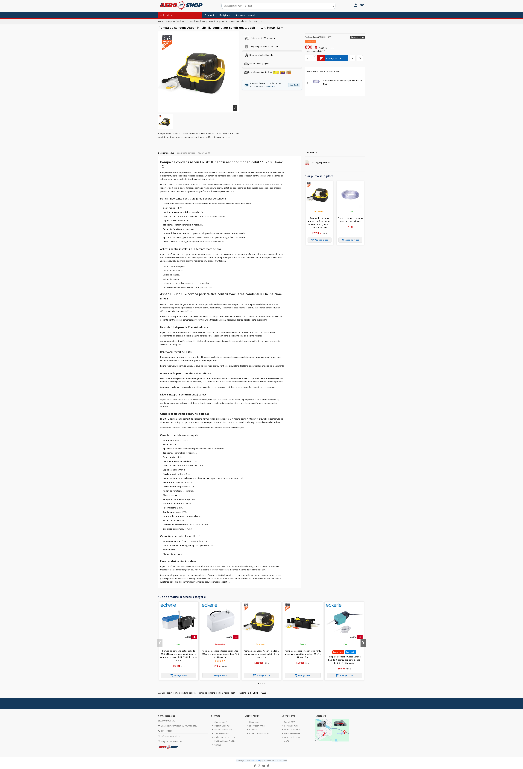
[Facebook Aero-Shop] (254, 766)
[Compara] (352, 58)
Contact (217, 745)
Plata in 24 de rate (222, 725)
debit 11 (234, 693)
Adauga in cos (333, 58)
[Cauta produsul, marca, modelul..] (332, 6)
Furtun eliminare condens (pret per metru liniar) (342, 80)
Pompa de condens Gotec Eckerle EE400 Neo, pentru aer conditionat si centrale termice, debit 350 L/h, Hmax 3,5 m (178, 655)
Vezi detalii (294, 85)
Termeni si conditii (222, 733)
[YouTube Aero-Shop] (263, 766)
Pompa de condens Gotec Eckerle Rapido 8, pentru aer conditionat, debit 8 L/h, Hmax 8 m (344, 659)
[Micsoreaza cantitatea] (314, 60)
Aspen (226, 693)
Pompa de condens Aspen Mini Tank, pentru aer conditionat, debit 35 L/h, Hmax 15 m (303, 654)
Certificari (253, 729)
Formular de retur (292, 729)
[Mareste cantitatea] (314, 56)
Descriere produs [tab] (166, 153)
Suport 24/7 (289, 722)
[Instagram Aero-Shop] (259, 766)
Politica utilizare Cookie (224, 741)
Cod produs (310, 37)
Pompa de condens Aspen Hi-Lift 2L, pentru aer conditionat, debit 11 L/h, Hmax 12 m (319, 223)
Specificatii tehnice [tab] (186, 153)
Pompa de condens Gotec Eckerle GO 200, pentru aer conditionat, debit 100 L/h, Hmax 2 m (220, 654)
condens (193, 693)
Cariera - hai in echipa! (259, 733)
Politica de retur (291, 725)
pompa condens (181, 693)
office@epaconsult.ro (170, 736)
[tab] (204, 153)
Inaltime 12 (244, 693)
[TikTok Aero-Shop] (268, 766)
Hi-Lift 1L (254, 693)
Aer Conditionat (165, 693)
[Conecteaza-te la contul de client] (356, 6)
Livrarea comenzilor (223, 729)
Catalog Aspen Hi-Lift (321, 162)
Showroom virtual (257, 725)
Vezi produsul (220, 675)
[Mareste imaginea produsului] (198, 71)
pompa (219, 693)
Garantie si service (292, 733)
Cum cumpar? (220, 722)
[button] (258, 683)
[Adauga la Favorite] (360, 58)
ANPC (286, 741)
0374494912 (166, 731)
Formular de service (293, 737)
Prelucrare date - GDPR (224, 737)
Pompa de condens (206, 693)
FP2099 (263, 693)
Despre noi (254, 722)
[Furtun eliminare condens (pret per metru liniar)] (316, 81)
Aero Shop (255, 760)
